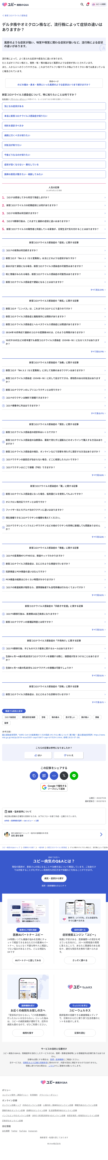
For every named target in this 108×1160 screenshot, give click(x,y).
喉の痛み (55, 717)
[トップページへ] (54, 1084)
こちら (51, 1066)
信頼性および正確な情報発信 (35, 1062)
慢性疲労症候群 (28, 717)
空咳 (43, 717)
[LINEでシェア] (74, 775)
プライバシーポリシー (18, 99)
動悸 (6, 723)
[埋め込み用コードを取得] (54, 775)
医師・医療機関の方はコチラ (54, 886)
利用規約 (5, 99)
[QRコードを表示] (44, 775)
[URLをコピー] (34, 775)
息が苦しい (70, 717)
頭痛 (97, 717)
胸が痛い (85, 717)
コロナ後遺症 (10, 717)
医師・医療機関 (56, 1059)
